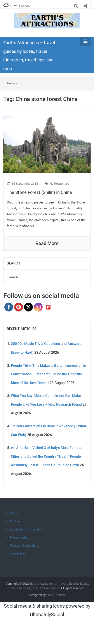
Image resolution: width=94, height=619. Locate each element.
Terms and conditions (24, 545)
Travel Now (17, 553)
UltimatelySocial (47, 614)
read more (47, 243)
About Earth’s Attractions (27, 529)
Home (11, 83)
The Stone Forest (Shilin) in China (39, 192)
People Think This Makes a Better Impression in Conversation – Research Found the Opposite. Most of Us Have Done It (48, 374)
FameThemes (55, 595)
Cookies (15, 521)
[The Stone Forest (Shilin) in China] (47, 143)
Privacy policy (19, 537)
